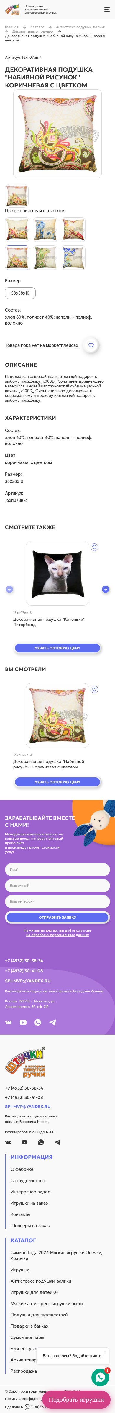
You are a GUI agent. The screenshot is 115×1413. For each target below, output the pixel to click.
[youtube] (23, 1022)
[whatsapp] (37, 1022)
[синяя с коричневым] (73, 257)
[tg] (52, 1022)
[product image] (57, 133)
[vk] (8, 1022)
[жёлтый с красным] (17, 229)
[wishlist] (94, 547)
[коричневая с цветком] (17, 257)
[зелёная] (45, 257)
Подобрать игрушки (76, 1399)
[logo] (57, 1062)
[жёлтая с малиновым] (73, 229)
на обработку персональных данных (57, 935)
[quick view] (57, 573)
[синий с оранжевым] (45, 229)
